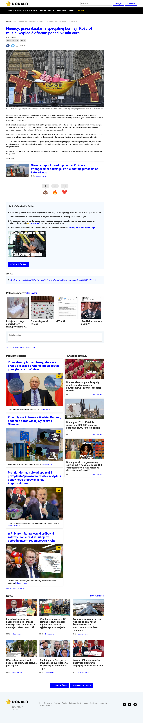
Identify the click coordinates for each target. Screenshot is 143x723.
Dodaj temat (94, 703)
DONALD (8, 21)
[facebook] (8, 45)
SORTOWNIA (19, 10)
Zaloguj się (118, 4)
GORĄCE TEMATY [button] (46, 10)
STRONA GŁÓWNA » (18, 264)
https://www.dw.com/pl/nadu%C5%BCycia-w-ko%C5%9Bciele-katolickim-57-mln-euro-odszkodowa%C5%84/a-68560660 (52, 280)
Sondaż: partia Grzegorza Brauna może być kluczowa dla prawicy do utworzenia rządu (53, 664)
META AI (60, 321)
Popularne (57, 703)
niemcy (23, 41)
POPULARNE (61, 10)
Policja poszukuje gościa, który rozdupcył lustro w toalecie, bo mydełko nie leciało (17, 326)
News (40, 703)
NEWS (10, 10)
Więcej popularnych (15, 589)
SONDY (71, 10)
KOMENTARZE (32, 10)
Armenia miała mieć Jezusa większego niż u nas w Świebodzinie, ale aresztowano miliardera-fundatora (87, 624)
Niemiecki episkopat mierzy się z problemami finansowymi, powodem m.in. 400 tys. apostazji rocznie (83, 386)
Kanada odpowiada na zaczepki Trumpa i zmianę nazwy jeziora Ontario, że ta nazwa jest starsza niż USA (20, 623)
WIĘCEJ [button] (80, 10)
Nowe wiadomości (97, 596)
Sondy (79, 703)
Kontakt (85, 703)
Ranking (64, 703)
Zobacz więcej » (41, 176)
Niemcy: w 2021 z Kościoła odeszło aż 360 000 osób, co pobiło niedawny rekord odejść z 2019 (83, 426)
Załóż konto (131, 4)
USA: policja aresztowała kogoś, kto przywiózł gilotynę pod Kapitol (21, 663)
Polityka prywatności (45, 705)
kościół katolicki (12, 41)
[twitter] (13, 45)
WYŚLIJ (22, 45)
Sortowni (31, 293)
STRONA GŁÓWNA (59, 685)
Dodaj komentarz (15, 335)
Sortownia (34, 223)
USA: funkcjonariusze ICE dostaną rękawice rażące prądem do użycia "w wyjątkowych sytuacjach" (52, 623)
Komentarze (48, 703)
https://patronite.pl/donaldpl (82, 227)
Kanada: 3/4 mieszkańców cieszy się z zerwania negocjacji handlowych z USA (88, 663)
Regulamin (103, 703)
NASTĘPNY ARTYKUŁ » (82, 685)
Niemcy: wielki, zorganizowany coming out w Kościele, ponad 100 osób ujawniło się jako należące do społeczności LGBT (84, 466)
